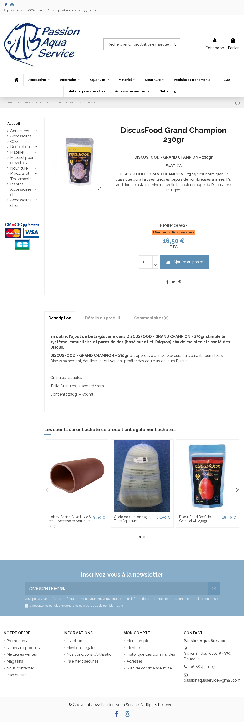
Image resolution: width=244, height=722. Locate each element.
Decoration (20, 147)
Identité (133, 647)
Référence (169, 225)
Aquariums (19, 131)
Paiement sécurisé (82, 661)
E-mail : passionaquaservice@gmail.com (73, 10)
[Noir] (54, 526)
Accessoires (20, 136)
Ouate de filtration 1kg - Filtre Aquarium (132, 519)
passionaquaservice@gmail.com (212, 680)
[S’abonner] (214, 588)
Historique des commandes (151, 654)
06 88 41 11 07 (202, 666)
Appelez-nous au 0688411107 (23, 10)
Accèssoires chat (20, 192)
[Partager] (167, 282)
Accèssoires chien (20, 203)
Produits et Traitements (20, 176)
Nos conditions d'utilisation (90, 654)
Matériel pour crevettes (21, 160)
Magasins (14, 661)
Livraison (74, 641)
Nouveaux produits (23, 647)
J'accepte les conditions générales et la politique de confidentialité (76, 605)
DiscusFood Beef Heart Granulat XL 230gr (197, 519)
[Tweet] (173, 282)
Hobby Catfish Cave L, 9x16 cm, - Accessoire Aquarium (70, 519)
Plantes (16, 184)
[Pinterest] (179, 282)
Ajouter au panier (188, 262)
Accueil (13, 124)
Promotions (16, 641)
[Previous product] (236, 102)
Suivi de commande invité (149, 668)
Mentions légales (81, 647)
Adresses (135, 661)
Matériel (17, 152)
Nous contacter (20, 668)
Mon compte (138, 641)
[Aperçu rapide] (77, 510)
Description (59, 318)
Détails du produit (102, 318)
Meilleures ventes (21, 654)
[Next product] (239, 102)
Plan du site (16, 675)
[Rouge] (50, 526)
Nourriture (19, 168)
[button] (39, 80)
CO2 (14, 141)
